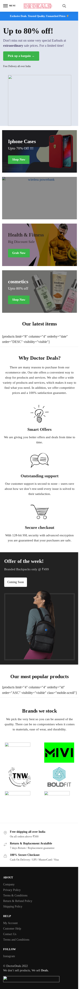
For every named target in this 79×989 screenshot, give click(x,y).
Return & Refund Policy (17, 901)
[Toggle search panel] (64, 6)
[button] (15, 582)
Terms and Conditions (16, 939)
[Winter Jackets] (39, 245)
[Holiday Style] (39, 291)
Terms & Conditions (15, 895)
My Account (10, 923)
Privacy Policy (12, 890)
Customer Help (12, 928)
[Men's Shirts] (39, 151)
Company (9, 884)
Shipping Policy (12, 906)
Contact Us (9, 934)
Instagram (9, 956)
